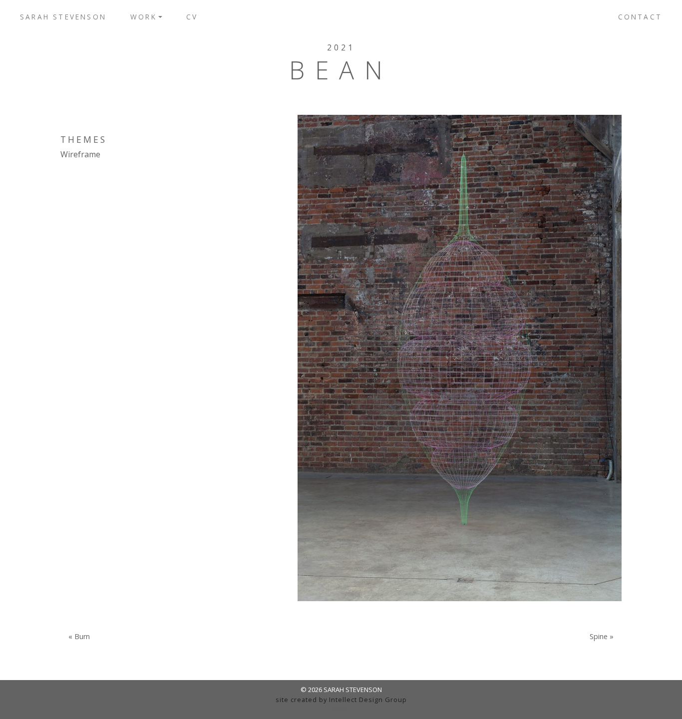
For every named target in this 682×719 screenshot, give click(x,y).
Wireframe (80, 154)
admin (341, 709)
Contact (640, 16)
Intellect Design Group (368, 699)
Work (143, 16)
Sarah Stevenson (63, 16)
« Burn (79, 636)
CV (192, 16)
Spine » (602, 636)
